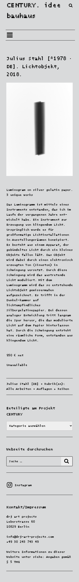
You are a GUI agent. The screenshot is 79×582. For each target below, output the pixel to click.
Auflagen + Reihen (53, 389)
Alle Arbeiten (18, 389)
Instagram (19, 485)
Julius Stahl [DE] (22, 383)
